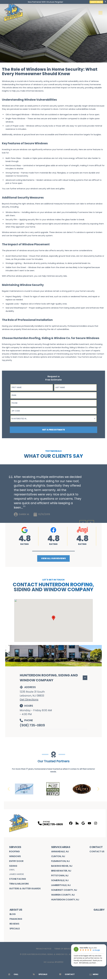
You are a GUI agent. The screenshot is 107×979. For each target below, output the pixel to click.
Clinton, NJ (58, 856)
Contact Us (97, 851)
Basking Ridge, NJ (61, 865)
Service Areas (60, 847)
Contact (96, 847)
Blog (13, 914)
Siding (13, 865)
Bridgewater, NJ (61, 870)
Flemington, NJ (60, 861)
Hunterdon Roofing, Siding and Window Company (49, 677)
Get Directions (29, 699)
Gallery (99, 910)
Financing (16, 919)
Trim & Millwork (19, 883)
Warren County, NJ (63, 894)
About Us (16, 910)
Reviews (14, 923)
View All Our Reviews (53, 558)
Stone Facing (17, 878)
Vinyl (12, 869)
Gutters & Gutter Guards (25, 888)
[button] (53, 618)
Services (15, 847)
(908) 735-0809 (32, 725)
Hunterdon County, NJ (65, 899)
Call (16, 974)
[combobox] (53, 418)
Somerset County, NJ (64, 890)
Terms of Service (62, 948)
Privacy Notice (43, 948)
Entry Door (16, 861)
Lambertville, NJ (61, 885)
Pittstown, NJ (60, 875)
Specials (15, 928)
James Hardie (16, 874)
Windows (15, 856)
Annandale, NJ (60, 851)
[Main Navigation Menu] (100, 13)
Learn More (96, 2)
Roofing (14, 851)
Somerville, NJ (60, 880)
